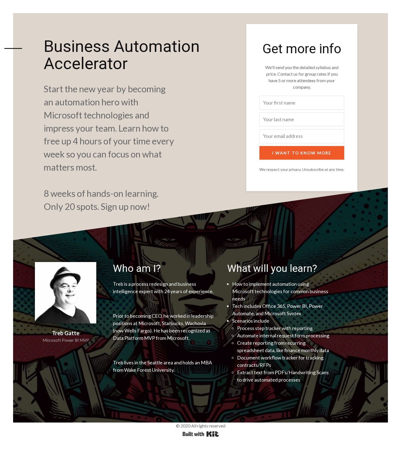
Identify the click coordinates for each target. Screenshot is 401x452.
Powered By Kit (200, 434)
